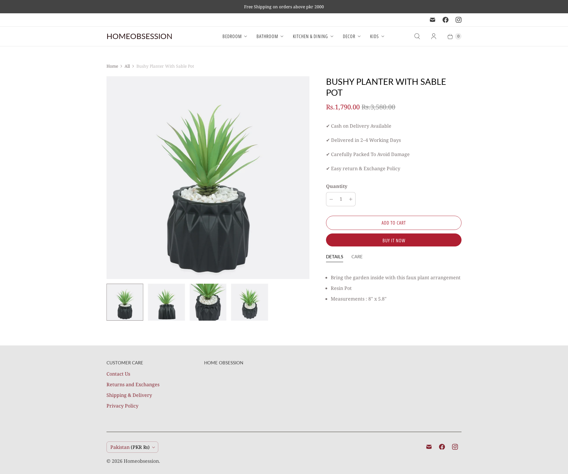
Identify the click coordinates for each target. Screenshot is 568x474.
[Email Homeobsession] (432, 19)
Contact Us (118, 374)
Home (112, 66)
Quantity (336, 186)
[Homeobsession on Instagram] (458, 19)
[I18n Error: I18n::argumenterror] (124, 302)
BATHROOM (267, 36)
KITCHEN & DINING (310, 36)
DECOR (349, 36)
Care (357, 256)
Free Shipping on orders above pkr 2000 (284, 6)
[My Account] (433, 36)
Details (334, 256)
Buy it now (394, 240)
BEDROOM (232, 36)
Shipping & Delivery (129, 395)
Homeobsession (141, 461)
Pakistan (130, 447)
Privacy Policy (122, 405)
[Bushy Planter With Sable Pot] (207, 177)
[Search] (417, 36)
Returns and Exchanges (132, 384)
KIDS (374, 36)
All (127, 66)
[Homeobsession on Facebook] (445, 19)
